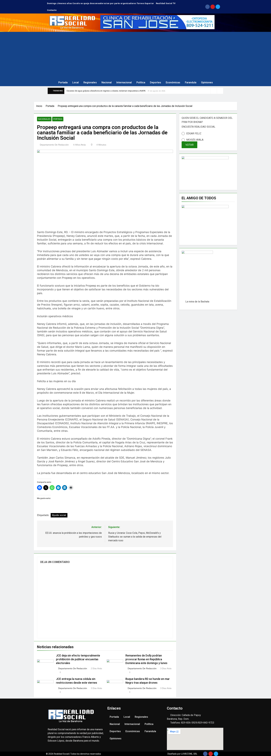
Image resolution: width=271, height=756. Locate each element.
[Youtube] (212, 7)
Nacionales (44, 119)
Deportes (155, 82)
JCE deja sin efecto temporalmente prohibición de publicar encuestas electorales (78, 659)
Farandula (190, 82)
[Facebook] (207, 7)
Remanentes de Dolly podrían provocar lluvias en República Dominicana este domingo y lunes (146, 659)
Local (75, 82)
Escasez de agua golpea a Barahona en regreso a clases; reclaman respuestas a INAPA (106, 91)
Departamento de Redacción (54, 144)
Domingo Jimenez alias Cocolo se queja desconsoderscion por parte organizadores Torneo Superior (100, 3)
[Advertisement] (135, 55)
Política (140, 82)
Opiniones (207, 82)
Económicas (173, 82)
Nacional (106, 82)
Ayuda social (59, 515)
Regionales (90, 82)
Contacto (51, 10)
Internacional (124, 82)
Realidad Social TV (166, 3)
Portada (63, 82)
